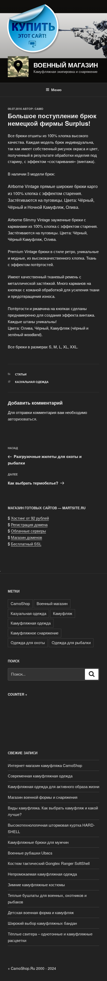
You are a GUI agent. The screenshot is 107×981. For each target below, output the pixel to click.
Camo (39, 109)
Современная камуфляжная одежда (40, 775)
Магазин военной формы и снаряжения (42, 797)
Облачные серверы (28, 530)
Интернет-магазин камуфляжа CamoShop (45, 765)
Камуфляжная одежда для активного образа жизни (53, 786)
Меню (56, 89)
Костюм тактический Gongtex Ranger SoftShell (49, 863)
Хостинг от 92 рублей (30, 518)
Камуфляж (62, 613)
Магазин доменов (26, 537)
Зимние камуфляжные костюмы (36, 884)
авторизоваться (22, 419)
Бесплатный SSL (26, 543)
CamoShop (20, 603)
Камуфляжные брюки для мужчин (38, 842)
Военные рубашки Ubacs (30, 853)
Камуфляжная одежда (31, 623)
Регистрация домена (29, 524)
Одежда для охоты (28, 642)
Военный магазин (66, 64)
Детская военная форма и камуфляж (41, 912)
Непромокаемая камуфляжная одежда (42, 874)
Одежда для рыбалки (71, 642)
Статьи (20, 374)
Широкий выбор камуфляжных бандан (42, 923)
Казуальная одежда (32, 382)
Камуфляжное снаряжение (34, 633)
